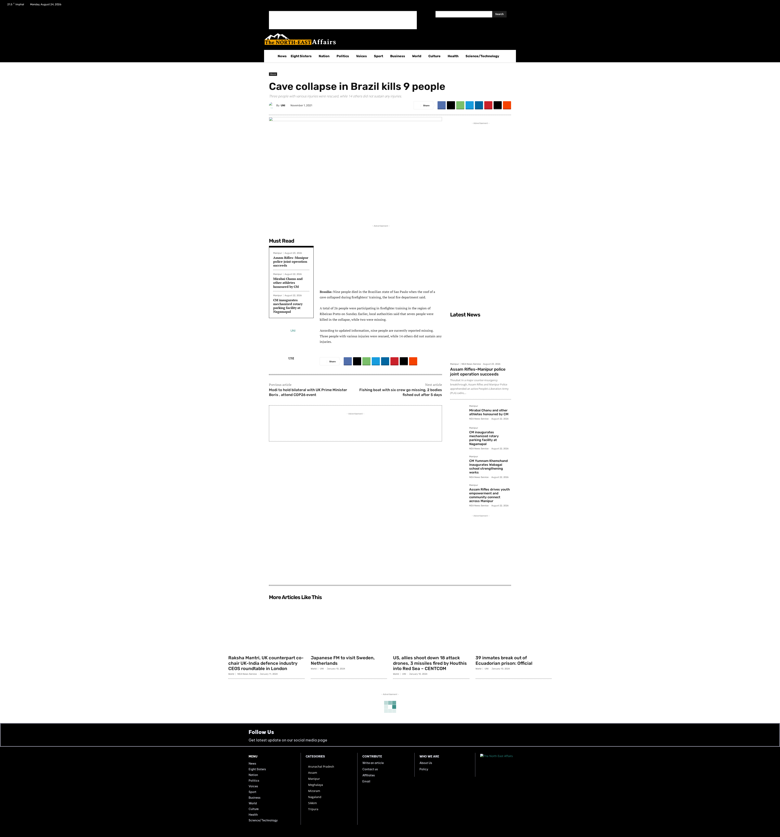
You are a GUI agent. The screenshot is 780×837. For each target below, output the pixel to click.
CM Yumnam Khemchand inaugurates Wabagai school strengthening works (488, 466)
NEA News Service (471, 364)
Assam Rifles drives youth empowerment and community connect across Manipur (489, 495)
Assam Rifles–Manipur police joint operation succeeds (290, 261)
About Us (425, 763)
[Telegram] (470, 105)
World (273, 74)
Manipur (277, 253)
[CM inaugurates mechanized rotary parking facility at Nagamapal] (458, 435)
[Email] (498, 105)
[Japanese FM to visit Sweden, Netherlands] (349, 627)
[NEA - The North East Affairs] (505, 765)
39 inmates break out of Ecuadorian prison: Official (504, 660)
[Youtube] (770, 5)
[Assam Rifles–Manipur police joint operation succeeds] (480, 340)
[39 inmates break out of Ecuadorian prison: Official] (514, 627)
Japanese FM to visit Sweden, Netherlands (343, 660)
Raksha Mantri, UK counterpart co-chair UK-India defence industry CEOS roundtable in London (266, 663)
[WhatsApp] (460, 105)
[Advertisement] (343, 20)
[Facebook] (749, 5)
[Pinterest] (488, 105)
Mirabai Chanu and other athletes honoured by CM (288, 282)
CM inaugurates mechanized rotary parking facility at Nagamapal (287, 306)
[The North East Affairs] (388, 39)
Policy (423, 769)
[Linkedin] (479, 105)
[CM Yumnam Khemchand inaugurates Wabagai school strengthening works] (458, 463)
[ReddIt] (507, 105)
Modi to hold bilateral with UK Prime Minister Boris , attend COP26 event (308, 392)
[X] (760, 5)
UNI (283, 105)
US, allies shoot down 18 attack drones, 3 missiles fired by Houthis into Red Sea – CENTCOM (430, 663)
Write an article (373, 763)
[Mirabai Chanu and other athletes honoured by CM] (458, 413)
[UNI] (272, 105)
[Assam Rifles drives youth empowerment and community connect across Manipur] (458, 492)
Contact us (370, 769)
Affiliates (368, 775)
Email (366, 781)
